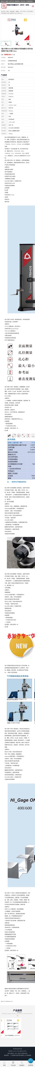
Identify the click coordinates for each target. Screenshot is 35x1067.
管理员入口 (23, 1055)
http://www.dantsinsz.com (6, 1001)
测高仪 (17, 11)
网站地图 (29, 1055)
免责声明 (18, 1055)
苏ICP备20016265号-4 (22, 1051)
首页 (8, 11)
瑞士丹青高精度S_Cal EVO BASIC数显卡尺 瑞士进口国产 (15, 1035)
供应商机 (12, 11)
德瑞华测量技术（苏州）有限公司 (14, 1053)
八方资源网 (13, 1055)
